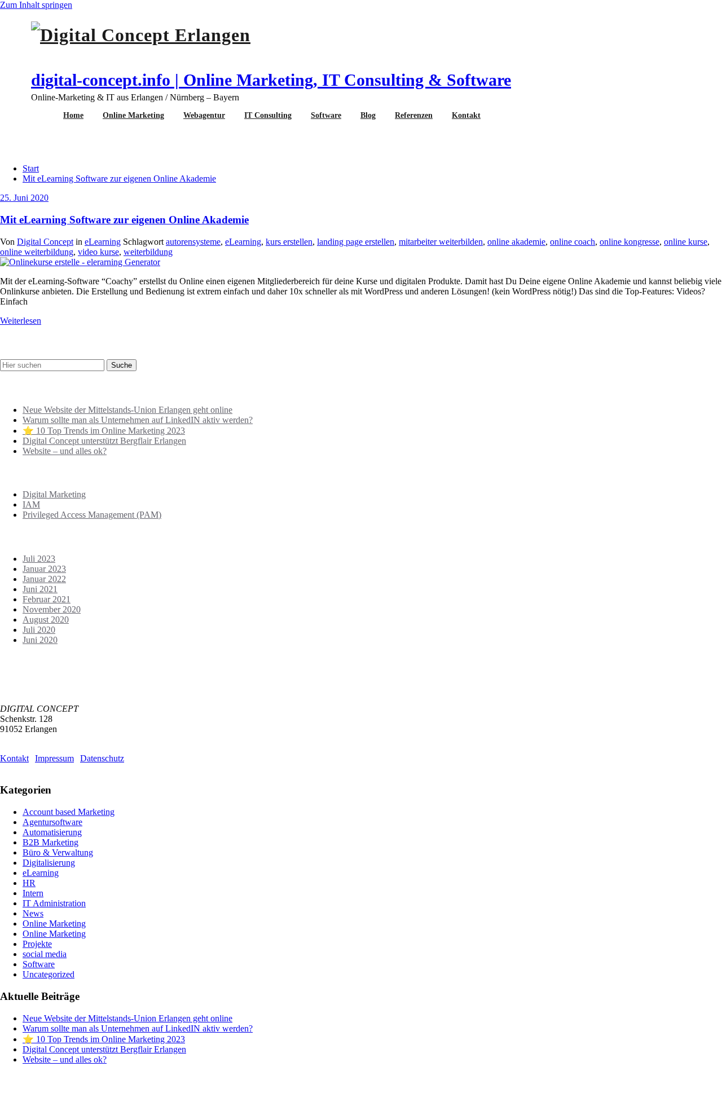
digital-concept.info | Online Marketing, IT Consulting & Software (271, 79)
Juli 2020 (39, 629)
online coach (572, 241)
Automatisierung (52, 832)
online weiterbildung (36, 252)
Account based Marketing (69, 812)
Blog (368, 115)
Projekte (37, 944)
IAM (31, 504)
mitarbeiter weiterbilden (441, 241)
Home (73, 115)
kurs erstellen (289, 241)
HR (29, 883)
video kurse (98, 252)
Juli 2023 (39, 558)
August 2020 (46, 619)
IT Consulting (268, 115)
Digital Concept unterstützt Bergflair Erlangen (104, 441)
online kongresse (629, 241)
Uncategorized (48, 974)
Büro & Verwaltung (58, 852)
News (33, 913)
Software (326, 115)
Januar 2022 (44, 579)
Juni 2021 (40, 589)
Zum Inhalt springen (36, 5)
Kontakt (466, 115)
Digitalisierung (49, 862)
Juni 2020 (40, 640)
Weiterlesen (20, 320)
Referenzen (414, 115)
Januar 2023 (44, 569)
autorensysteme (193, 241)
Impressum (54, 758)
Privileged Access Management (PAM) (92, 514)
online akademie (516, 241)
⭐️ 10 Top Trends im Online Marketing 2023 (104, 430)
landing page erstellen (355, 241)
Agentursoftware (52, 822)
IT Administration (54, 903)
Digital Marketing (54, 494)
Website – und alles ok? (65, 451)
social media (45, 954)
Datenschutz (102, 758)
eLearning (103, 241)
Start (31, 168)
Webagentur (204, 115)
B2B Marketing (50, 842)
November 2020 (52, 609)
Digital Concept (45, 241)
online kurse (685, 241)
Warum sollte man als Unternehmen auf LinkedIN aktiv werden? (138, 420)
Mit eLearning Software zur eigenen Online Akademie (119, 178)
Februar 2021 (47, 599)
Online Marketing (133, 115)
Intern (33, 893)
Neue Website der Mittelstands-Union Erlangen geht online (127, 410)
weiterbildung (148, 252)
